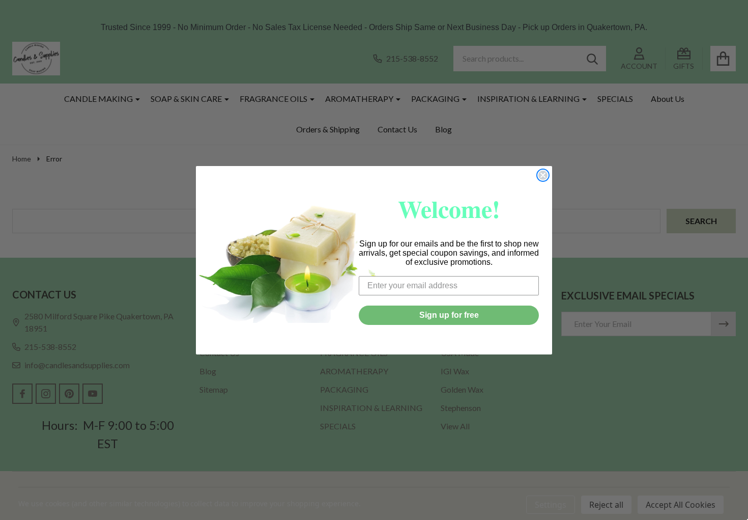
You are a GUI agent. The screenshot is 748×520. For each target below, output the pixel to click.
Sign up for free (449, 315)
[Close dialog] (543, 175)
